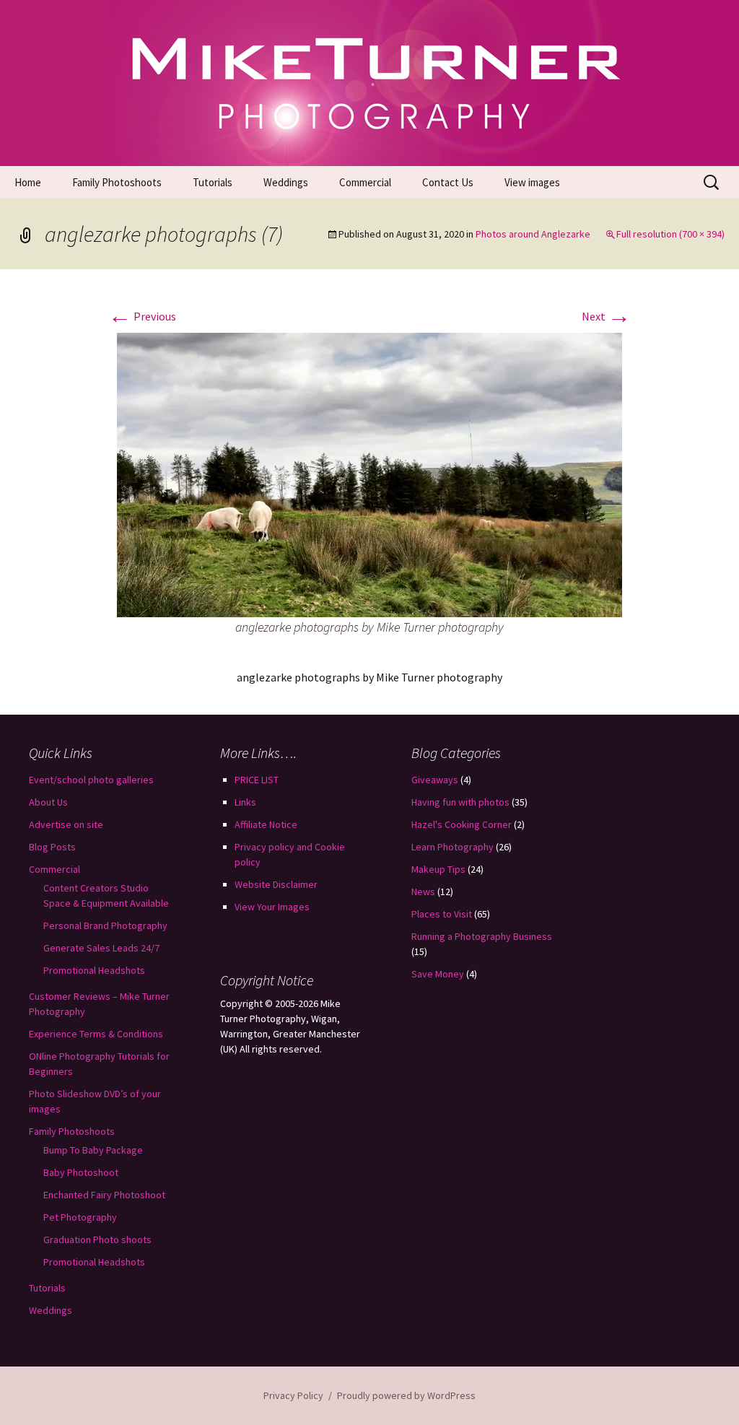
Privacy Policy (293, 1395)
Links (245, 802)
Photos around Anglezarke (533, 233)
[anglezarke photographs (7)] (369, 473)
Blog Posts (52, 846)
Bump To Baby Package (93, 1149)
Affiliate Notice (266, 824)
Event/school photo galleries (91, 779)
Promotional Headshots (94, 970)
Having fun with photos (460, 802)
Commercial (365, 182)
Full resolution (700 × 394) (670, 233)
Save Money (437, 973)
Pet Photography (80, 1217)
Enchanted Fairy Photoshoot (104, 1194)
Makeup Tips (438, 869)
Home (27, 182)
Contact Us (447, 182)
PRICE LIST (257, 779)
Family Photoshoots (117, 182)
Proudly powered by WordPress (406, 1395)
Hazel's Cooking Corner (461, 824)
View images (532, 182)
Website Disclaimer (276, 884)
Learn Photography (452, 846)
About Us (48, 802)
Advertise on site (66, 824)
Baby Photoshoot (80, 1172)
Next (606, 316)
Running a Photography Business (481, 936)
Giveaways (434, 779)
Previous (142, 316)
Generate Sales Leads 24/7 (101, 947)
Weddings (285, 182)
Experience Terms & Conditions (96, 1033)
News (423, 891)
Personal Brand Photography (105, 925)
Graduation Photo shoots (97, 1239)
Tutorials (212, 182)
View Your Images (272, 906)
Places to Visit (441, 913)
